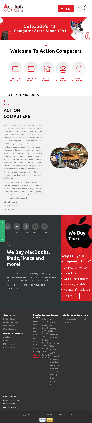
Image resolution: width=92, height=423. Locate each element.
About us (53, 319)
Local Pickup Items (10, 322)
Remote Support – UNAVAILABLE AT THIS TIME (47, 331)
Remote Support (9, 347)
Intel (35, 345)
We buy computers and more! (74, 319)
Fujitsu (35, 335)
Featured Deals (9, 319)
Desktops (7, 341)
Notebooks (7, 337)
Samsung (36, 352)
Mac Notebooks (9, 329)
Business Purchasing (71, 322)
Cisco (35, 328)
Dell (34, 331)
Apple (35, 321)
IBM (34, 341)
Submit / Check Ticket (2, 231)
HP (34, 338)
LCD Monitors (8, 344)
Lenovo (36, 348)
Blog (52, 378)
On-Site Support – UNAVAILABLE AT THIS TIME (47, 346)
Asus (35, 325)
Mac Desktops (8, 326)
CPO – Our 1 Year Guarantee (54, 340)
